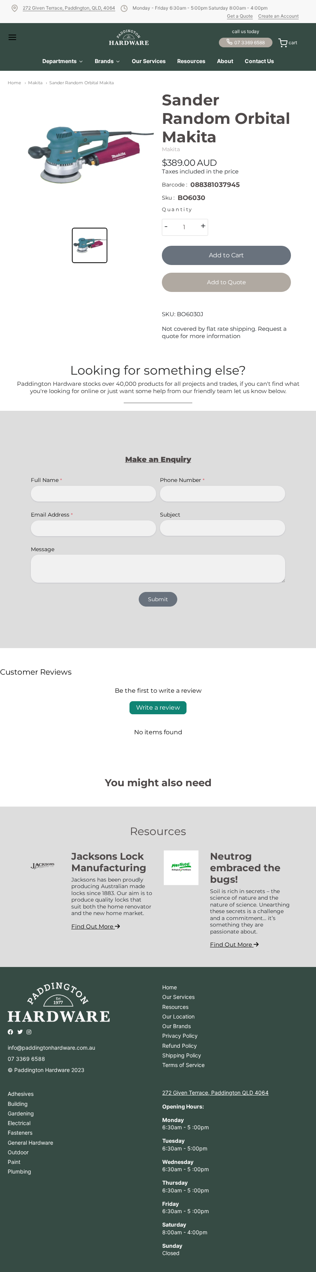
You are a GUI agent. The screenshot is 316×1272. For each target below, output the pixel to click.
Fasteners (20, 1132)
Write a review (158, 707)
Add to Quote (226, 282)
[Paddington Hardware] (129, 37)
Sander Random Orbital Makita (81, 82)
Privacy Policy (180, 1035)
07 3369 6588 (249, 42)
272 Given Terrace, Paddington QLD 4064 (215, 1092)
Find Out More (93, 926)
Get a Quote (240, 16)
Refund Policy (179, 1045)
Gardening (21, 1113)
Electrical (19, 1123)
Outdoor (18, 1152)
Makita (35, 82)
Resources (175, 1007)
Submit (158, 599)
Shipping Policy (181, 1055)
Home (14, 82)
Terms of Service (183, 1065)
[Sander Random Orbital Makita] (89, 155)
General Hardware (30, 1142)
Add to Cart (226, 255)
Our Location (178, 1016)
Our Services (178, 997)
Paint (14, 1162)
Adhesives (21, 1093)
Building (18, 1103)
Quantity (177, 209)
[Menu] (23, 37)
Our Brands (176, 1026)
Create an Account (278, 16)
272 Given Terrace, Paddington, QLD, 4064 (69, 8)
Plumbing (19, 1171)
